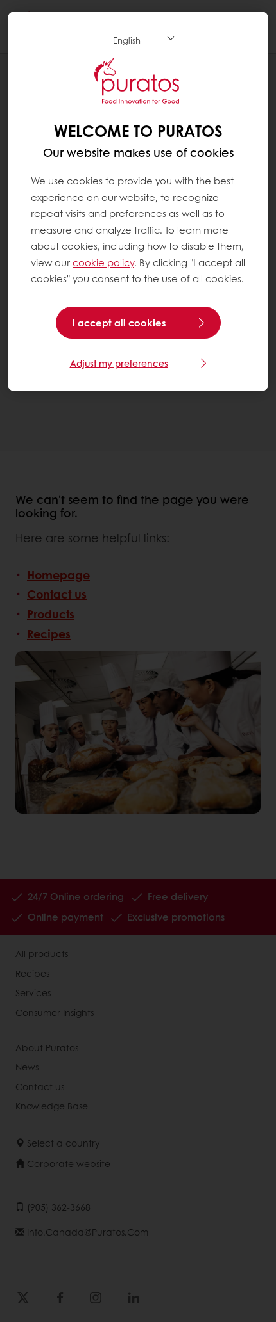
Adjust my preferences (119, 363)
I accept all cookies (119, 323)
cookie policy (103, 262)
